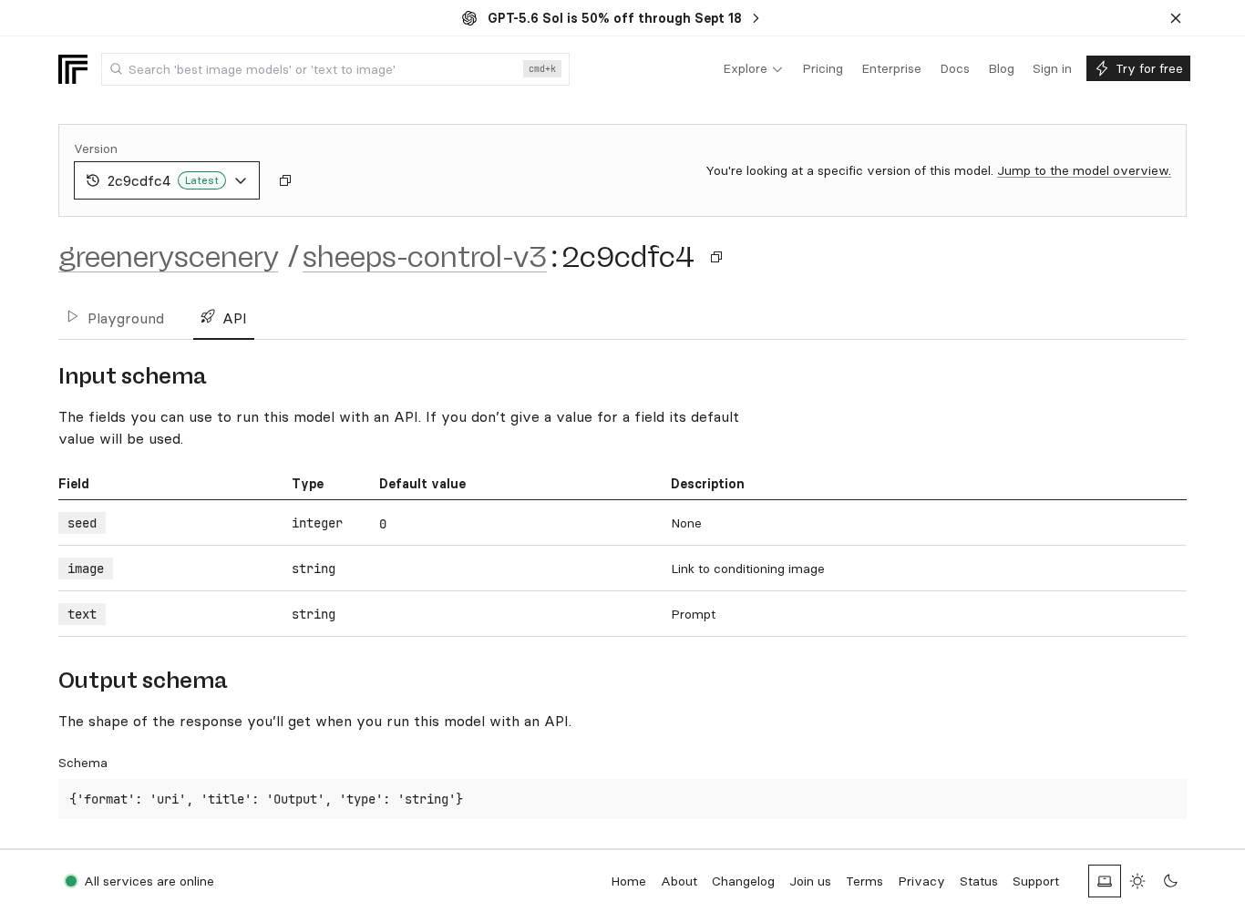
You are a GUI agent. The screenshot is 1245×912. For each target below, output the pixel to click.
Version (96, 148)
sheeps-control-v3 (425, 257)
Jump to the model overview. (1084, 170)
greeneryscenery (168, 257)
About (679, 881)
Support (1036, 881)
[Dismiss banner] (1176, 18)
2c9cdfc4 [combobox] (163, 180)
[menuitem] (753, 69)
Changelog (743, 881)
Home (628, 881)
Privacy (921, 881)
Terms (864, 881)
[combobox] (335, 69)
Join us (810, 881)
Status (979, 881)
